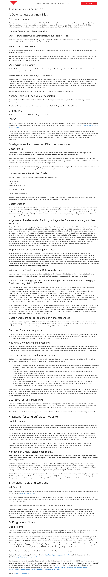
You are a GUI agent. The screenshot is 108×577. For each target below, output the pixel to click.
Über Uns (46, 3)
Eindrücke (61, 3)
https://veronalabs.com (26, 493)
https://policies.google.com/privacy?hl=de (27, 557)
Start (39, 3)
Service (53, 3)
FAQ (68, 3)
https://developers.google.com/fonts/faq (57, 555)
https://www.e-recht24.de (22, 573)
